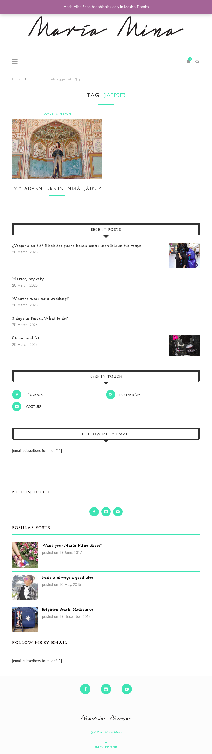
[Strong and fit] (184, 338)
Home (16, 79)
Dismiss (143, 7)
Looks (48, 114)
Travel (66, 114)
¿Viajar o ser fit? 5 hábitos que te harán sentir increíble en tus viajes (76, 246)
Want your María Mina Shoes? (72, 546)
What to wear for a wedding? (40, 299)
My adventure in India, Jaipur (57, 189)
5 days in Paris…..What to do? (40, 318)
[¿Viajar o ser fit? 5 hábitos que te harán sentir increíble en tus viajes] (184, 246)
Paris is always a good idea (67, 578)
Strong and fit (25, 338)
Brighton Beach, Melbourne (67, 610)
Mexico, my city (28, 279)
